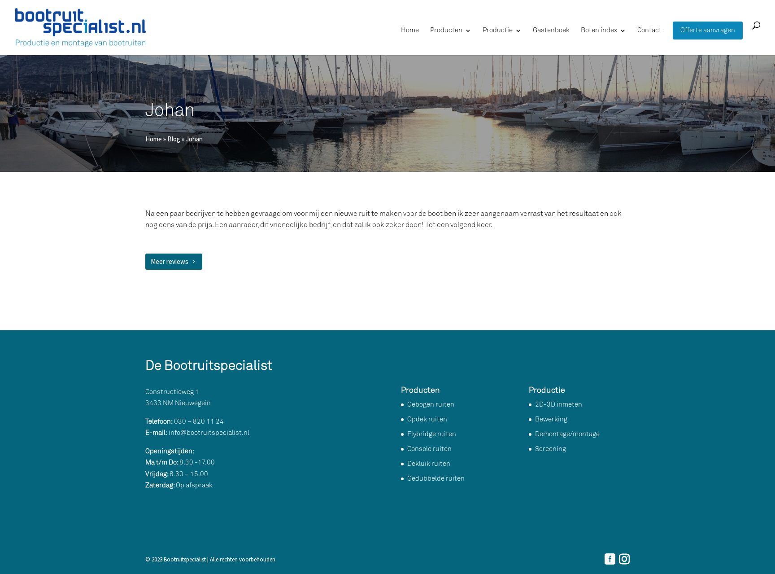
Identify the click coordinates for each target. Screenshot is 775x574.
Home (410, 30)
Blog (173, 139)
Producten (446, 30)
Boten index (599, 30)
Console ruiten (429, 449)
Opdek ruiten (427, 419)
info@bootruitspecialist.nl (209, 432)
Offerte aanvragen (707, 30)
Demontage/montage (567, 434)
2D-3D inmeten (558, 404)
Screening (550, 449)
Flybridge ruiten (431, 434)
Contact (649, 30)
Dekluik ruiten (428, 463)
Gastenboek (551, 30)
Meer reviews (169, 261)
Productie (498, 30)
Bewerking (551, 419)
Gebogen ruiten (430, 404)
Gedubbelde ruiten (436, 478)
